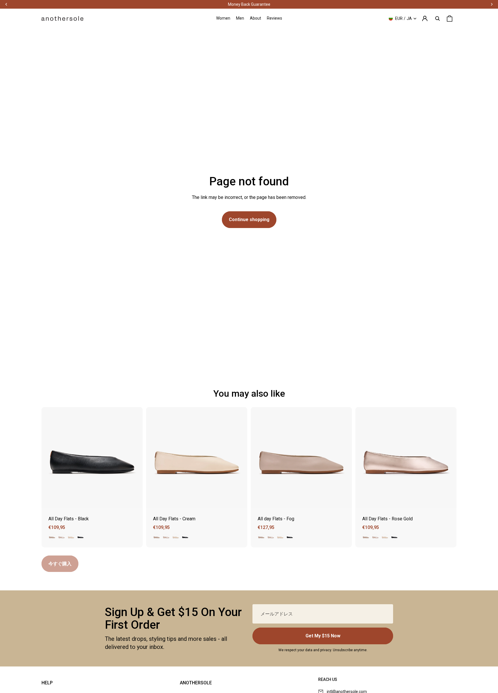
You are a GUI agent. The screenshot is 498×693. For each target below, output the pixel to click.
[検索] (437, 18)
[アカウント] (424, 18)
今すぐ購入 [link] (59, 563)
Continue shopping (249, 219)
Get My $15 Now (322, 636)
